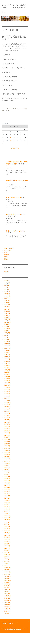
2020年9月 (7, 404)
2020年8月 (7, 407)
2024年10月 (7, 322)
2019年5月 (7, 431)
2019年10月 (7, 422)
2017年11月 (7, 457)
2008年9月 (7, 602)
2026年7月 (7, 281)
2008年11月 (7, 598)
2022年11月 (7, 365)
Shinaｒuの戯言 (8, 248)
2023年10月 (7, 348)
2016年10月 (7, 478)
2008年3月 (7, 611)
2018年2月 (7, 454)
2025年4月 (7, 309)
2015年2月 (7, 513)
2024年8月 (7, 326)
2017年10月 (7, 459)
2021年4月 (7, 394)
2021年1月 (7, 398)
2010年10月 (7, 572)
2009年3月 (7, 589)
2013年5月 (7, 533)
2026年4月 (7, 287)
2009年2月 (7, 591)
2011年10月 (7, 557)
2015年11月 (7, 498)
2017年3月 (7, 472)
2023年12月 (7, 344)
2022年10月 (7, 367)
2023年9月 (7, 350)
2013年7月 (7, 530)
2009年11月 (7, 578)
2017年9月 (7, 461)
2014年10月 (7, 517)
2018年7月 (7, 446)
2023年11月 (7, 346)
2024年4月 (7, 335)
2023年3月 (7, 359)
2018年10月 (7, 439)
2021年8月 (7, 389)
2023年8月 (7, 352)
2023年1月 (7, 363)
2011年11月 (7, 554)
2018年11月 (7, 437)
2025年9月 (7, 302)
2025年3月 (7, 311)
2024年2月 (7, 339)
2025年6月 (7, 307)
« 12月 (13, 148)
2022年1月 (7, 381)
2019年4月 (7, 433)
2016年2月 (7, 491)
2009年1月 (7, 594)
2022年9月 (7, 370)
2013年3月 (7, 537)
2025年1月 (7, 315)
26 (10, 140)
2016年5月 (7, 485)
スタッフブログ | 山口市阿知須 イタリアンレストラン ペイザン (14, 6)
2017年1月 (6, 474)
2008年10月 (7, 600)
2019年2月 (7, 435)
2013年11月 (7, 524)
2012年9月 (7, 546)
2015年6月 (7, 507)
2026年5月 (7, 285)
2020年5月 (7, 413)
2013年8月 (7, 528)
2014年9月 (7, 520)
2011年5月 (6, 561)
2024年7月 (7, 328)
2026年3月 (7, 289)
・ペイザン (5, 272)
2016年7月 (7, 483)
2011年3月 (6, 563)
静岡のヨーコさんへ (11, 231)
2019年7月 (7, 428)
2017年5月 (7, 470)
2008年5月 (7, 607)
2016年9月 (7, 481)
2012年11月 (7, 544)
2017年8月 (7, 463)
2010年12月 (7, 567)
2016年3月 (7, 489)
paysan (25, 180)
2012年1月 (7, 550)
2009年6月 (7, 587)
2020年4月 (7, 415)
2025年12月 (7, 296)
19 (10, 137)
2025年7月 (7, 304)
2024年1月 (7, 341)
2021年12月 (7, 383)
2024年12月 (7, 318)
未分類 (6, 257)
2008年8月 (7, 604)
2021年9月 (7, 387)
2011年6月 (7, 559)
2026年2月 (7, 291)
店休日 (6, 252)
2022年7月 (7, 374)
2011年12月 (7, 552)
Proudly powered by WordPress (13, 629)
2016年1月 (7, 494)
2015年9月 (7, 502)
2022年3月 (7, 378)
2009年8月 (7, 583)
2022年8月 (7, 372)
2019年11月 (7, 420)
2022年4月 (7, 376)
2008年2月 (7, 613)
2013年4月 (7, 535)
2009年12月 (7, 576)
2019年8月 (7, 426)
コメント (8, 110)
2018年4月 (7, 450)
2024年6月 (7, 331)
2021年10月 (7, 385)
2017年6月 (7, 467)
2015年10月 (7, 500)
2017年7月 (7, 465)
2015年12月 (7, 496)
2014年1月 (7, 522)
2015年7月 (7, 504)
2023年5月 (7, 357)
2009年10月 (7, 580)
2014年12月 (7, 515)
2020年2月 (7, 417)
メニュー (4, 12)
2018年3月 (7, 452)
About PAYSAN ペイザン (10, 623)
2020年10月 (7, 402)
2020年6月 (7, 411)
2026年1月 (7, 294)
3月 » (17, 148)
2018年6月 (7, 448)
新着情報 (6, 254)
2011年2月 (6, 565)
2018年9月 (7, 441)
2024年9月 (7, 324)
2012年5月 (7, 548)
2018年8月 (7, 444)
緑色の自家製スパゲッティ (13, 180)
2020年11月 (7, 400)
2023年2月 (7, 361)
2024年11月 (7, 320)
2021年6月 (7, 391)
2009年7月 (7, 585)
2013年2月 (7, 539)
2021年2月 (7, 396)
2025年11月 (7, 298)
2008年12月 (7, 596)
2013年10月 (7, 526)
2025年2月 (7, 313)
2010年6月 (7, 574)
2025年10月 (7, 300)
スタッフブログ (20, 108)
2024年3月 (7, 337)
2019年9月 (7, 424)
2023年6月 (7, 354)
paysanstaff (5, 108)
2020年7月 (7, 409)
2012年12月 (7, 541)
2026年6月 (7, 283)
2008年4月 (7, 609)
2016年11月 (7, 476)
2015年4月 (7, 509)
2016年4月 (7, 487)
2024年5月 (7, 333)
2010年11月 (7, 570)
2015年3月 (7, 511)
